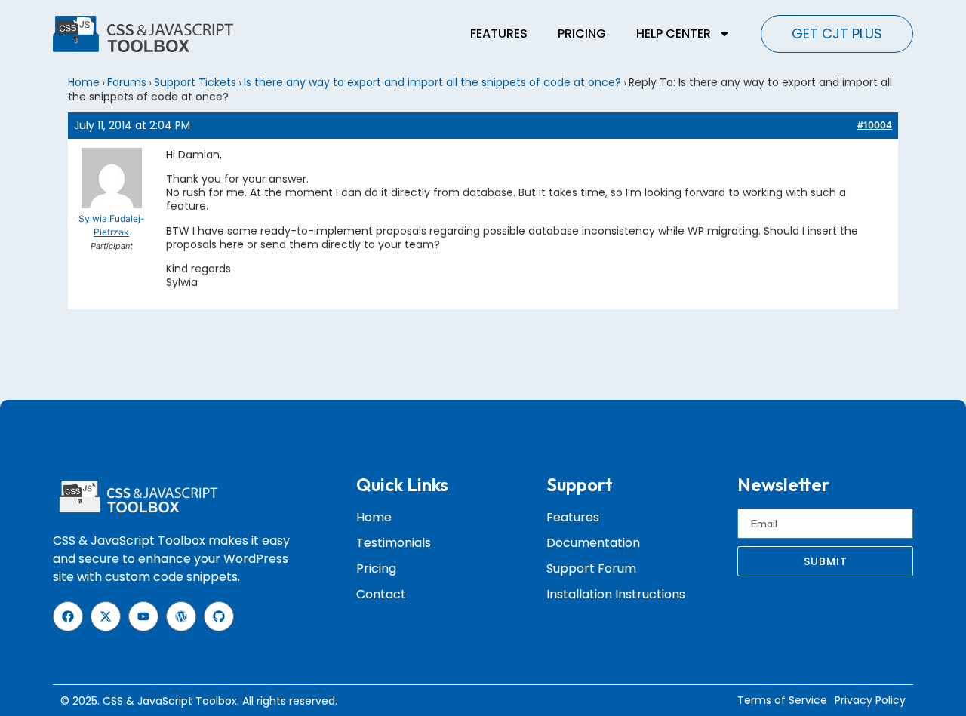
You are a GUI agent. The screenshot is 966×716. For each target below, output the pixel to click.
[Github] (219, 616)
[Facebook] (68, 616)
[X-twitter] (106, 616)
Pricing (582, 33)
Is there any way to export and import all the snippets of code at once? (432, 82)
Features (499, 33)
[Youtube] (143, 616)
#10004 (874, 125)
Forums (126, 82)
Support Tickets (195, 82)
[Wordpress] (181, 616)
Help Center (673, 33)
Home (84, 82)
